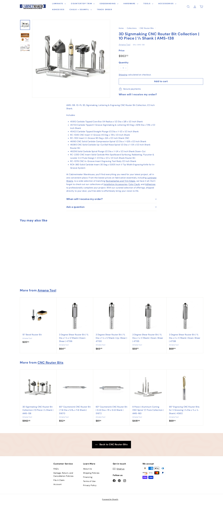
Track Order (104, 9)
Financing (87, 477)
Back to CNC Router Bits (113, 444)
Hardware (130, 3)
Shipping (123, 74)
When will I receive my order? (84, 199)
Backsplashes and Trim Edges (120, 181)
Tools (147, 3)
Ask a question (75, 207)
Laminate (58, 3)
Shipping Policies (91, 473)
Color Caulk (134, 184)
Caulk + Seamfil (80, 9)
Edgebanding (108, 3)
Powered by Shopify (110, 499)
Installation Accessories (116, 184)
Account (57, 484)
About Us (87, 469)
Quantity (123, 62)
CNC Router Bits (147, 28)
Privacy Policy (90, 485)
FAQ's (56, 469)
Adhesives (58, 9)
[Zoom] (71, 59)
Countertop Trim (82, 3)
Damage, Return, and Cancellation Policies (63, 474)
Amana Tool (124, 44)
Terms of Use (89, 481)
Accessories (166, 3)
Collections (132, 28)
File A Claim (59, 480)
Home (121, 28)
